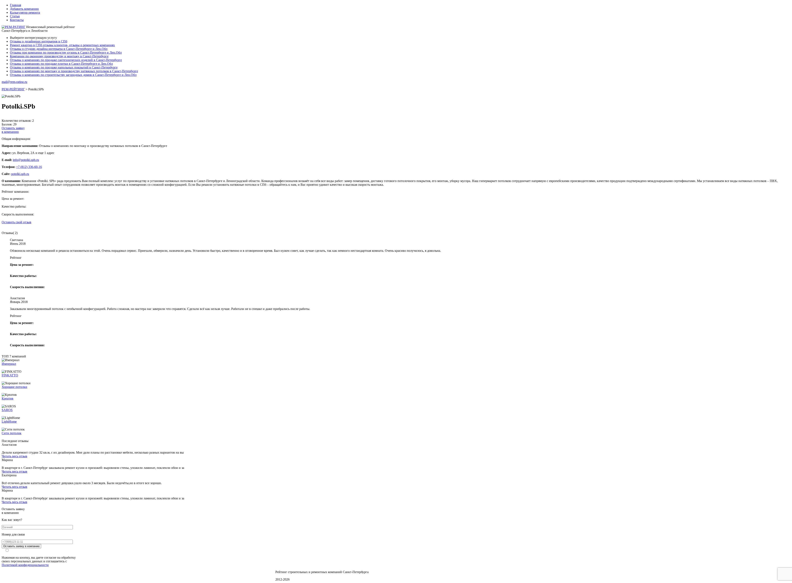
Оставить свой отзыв (16, 222)
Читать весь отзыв (14, 456)
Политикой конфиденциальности (25, 565)
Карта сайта (283, 575)
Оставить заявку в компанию (21, 546)
